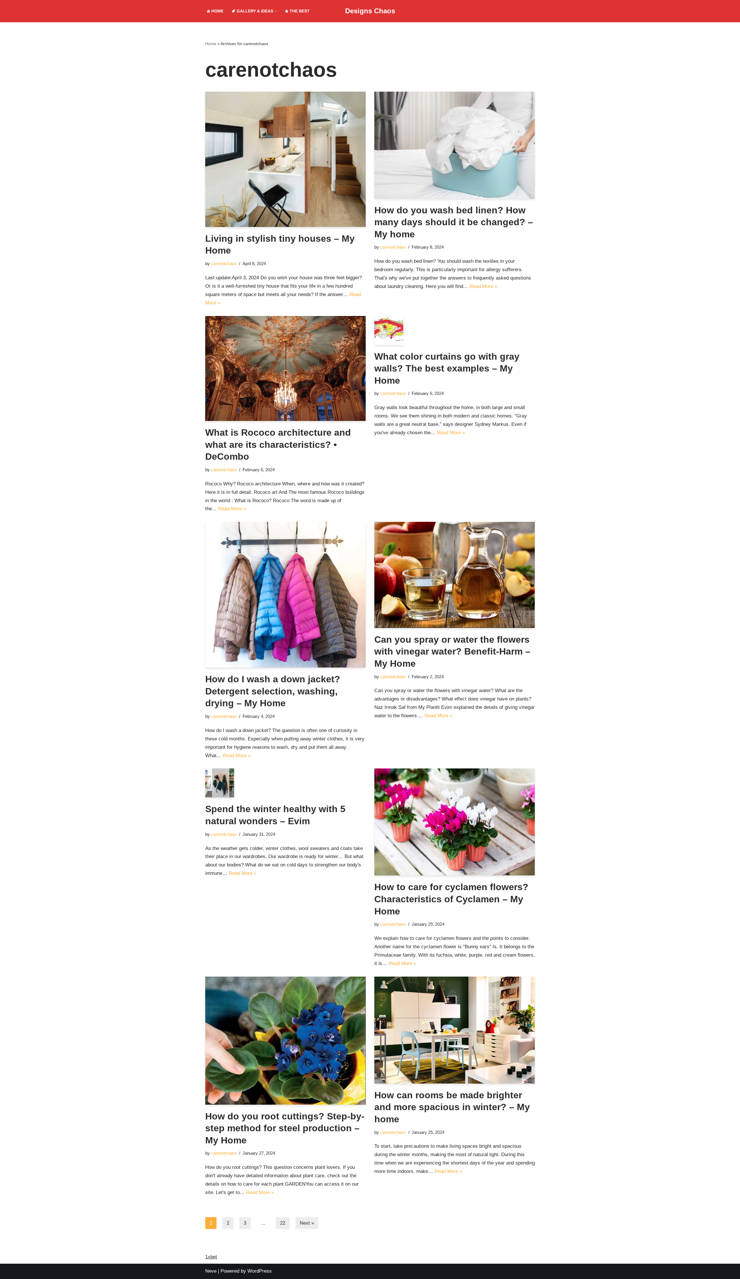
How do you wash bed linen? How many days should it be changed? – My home (453, 222)
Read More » (483, 286)
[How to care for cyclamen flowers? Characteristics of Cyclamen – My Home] (454, 821)
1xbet (211, 1257)
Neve (211, 1271)
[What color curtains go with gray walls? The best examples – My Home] (454, 330)
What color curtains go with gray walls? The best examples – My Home (446, 368)
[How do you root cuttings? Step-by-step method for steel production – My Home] (285, 1041)
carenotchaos (224, 263)
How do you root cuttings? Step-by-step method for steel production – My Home (285, 1128)
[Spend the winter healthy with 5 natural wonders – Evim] (285, 782)
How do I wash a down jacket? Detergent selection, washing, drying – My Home (272, 691)
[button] (276, 11)
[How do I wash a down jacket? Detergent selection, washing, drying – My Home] (285, 595)
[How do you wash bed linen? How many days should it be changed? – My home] (454, 145)
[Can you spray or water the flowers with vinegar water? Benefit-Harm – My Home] (454, 575)
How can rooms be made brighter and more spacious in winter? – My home (452, 1107)
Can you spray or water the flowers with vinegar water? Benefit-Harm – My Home (452, 651)
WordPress (259, 1271)
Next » (307, 1223)
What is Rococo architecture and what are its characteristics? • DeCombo (278, 444)
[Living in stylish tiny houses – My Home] (285, 159)
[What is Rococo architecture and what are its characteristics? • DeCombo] (285, 368)
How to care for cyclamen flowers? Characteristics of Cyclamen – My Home (451, 899)
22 (282, 1223)
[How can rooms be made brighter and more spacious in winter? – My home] (454, 1030)
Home (210, 43)
